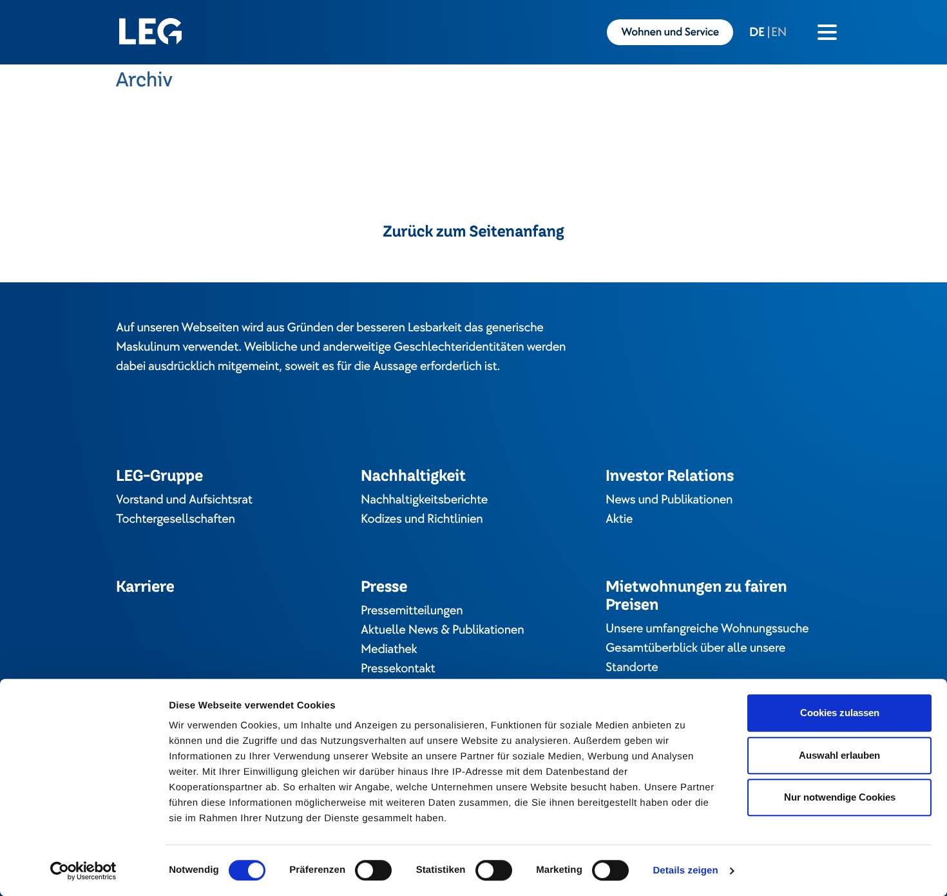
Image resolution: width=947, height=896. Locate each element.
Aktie (619, 519)
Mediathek (389, 649)
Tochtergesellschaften (175, 519)
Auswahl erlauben (839, 755)
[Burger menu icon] (827, 32)
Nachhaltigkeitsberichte (424, 499)
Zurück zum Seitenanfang (473, 231)
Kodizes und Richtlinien (422, 519)
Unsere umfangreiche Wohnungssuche (707, 628)
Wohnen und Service (670, 32)
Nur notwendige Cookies (839, 797)
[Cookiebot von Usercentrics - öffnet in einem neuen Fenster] (83, 871)
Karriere (145, 586)
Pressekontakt (398, 668)
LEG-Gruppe (159, 475)
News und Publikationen (669, 499)
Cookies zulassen (839, 712)
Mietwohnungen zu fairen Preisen (696, 595)
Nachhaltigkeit (413, 475)
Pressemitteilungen (412, 610)
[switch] (373, 870)
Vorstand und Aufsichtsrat (184, 499)
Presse (384, 586)
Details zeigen (685, 870)
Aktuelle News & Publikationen (442, 630)
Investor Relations (670, 475)
